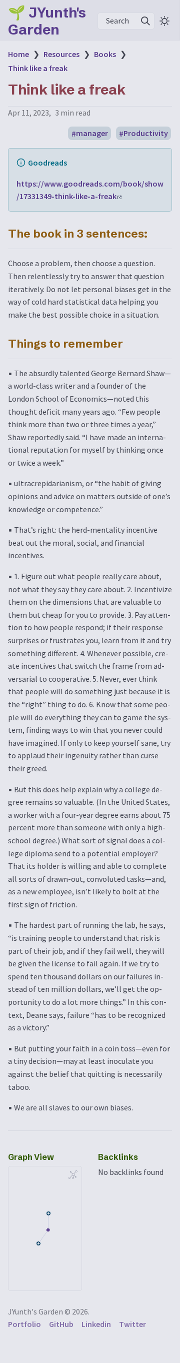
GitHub (61, 1324)
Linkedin (96, 1324)
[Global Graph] (73, 1175)
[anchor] (157, 233)
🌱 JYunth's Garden (47, 21)
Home (18, 54)
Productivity (146, 134)
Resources (62, 54)
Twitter (132, 1324)
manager (92, 134)
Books (105, 54)
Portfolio (24, 1324)
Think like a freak (38, 68)
